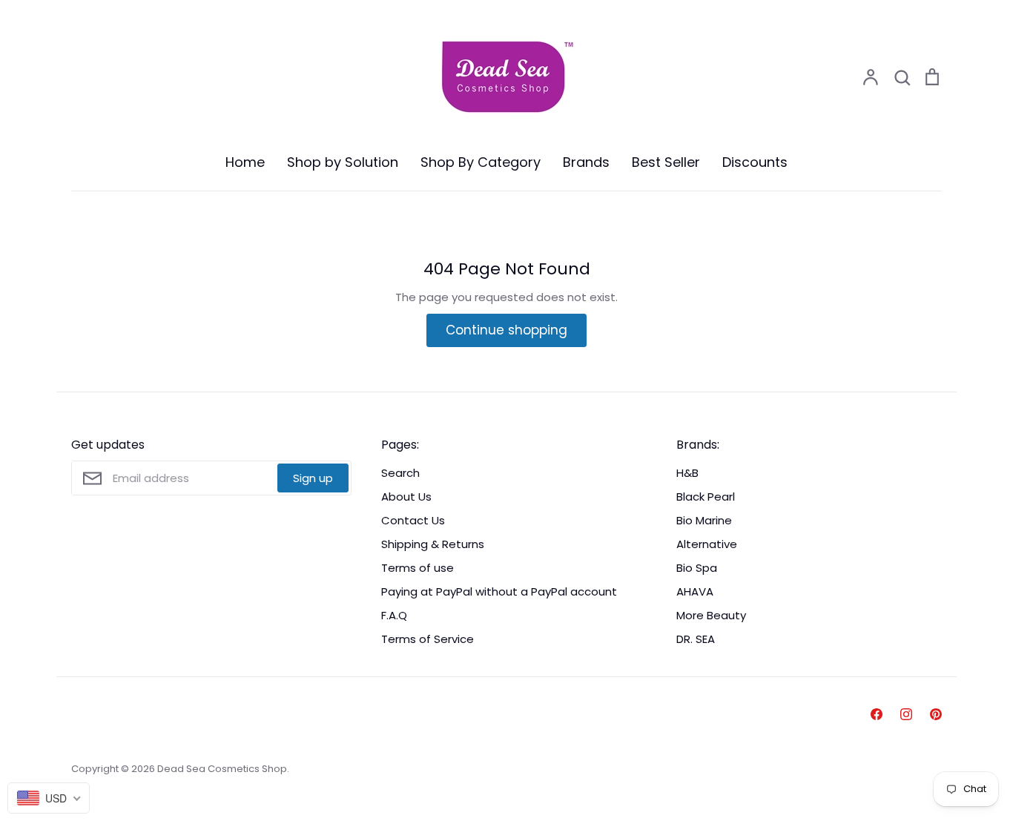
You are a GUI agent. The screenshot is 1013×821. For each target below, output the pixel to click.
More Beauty (711, 615)
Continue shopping (506, 330)
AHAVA (694, 591)
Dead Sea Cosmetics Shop (222, 769)
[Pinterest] (936, 714)
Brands (586, 162)
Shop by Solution (342, 162)
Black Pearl (705, 496)
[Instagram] (906, 714)
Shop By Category (480, 162)
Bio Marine (704, 520)
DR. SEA (695, 639)
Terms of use (417, 568)
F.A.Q (394, 615)
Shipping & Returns (432, 544)
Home (245, 162)
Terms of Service (427, 639)
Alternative (706, 544)
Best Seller (666, 162)
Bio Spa (696, 568)
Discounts (755, 162)
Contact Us (413, 520)
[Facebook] (876, 714)
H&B (687, 473)
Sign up (313, 478)
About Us (406, 496)
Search (400, 473)
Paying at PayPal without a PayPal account (499, 591)
